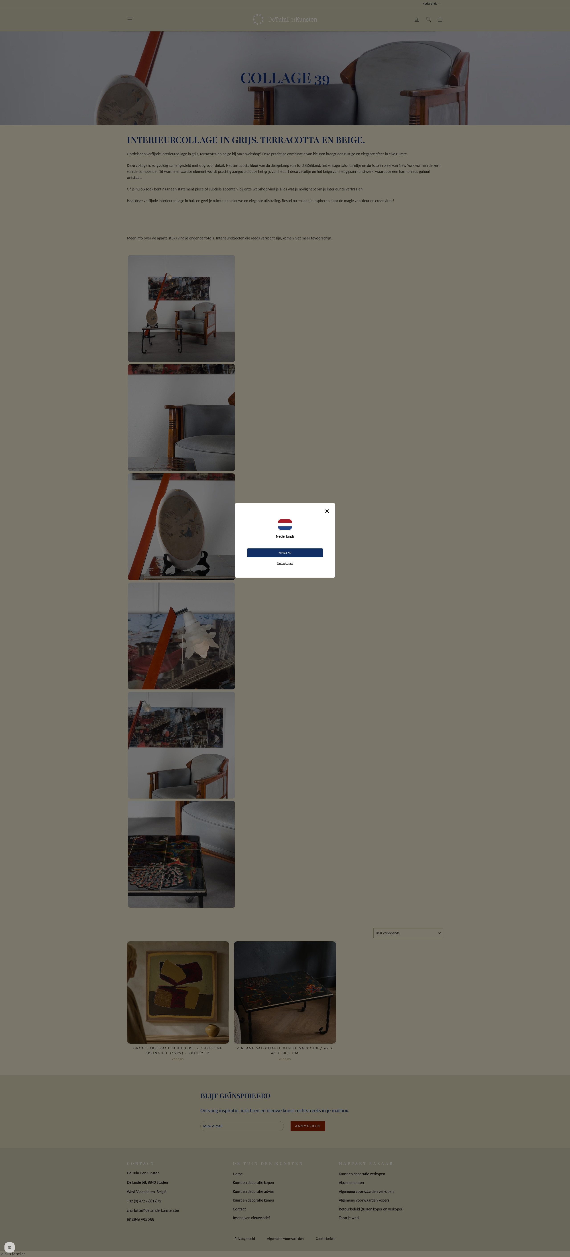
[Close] (327, 511)
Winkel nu (285, 552)
